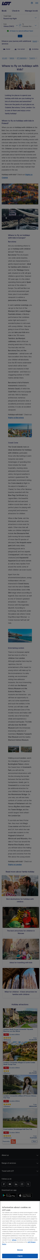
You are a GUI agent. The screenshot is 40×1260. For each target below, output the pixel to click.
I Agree (20, 1256)
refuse (14, 1240)
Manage (20, 1250)
